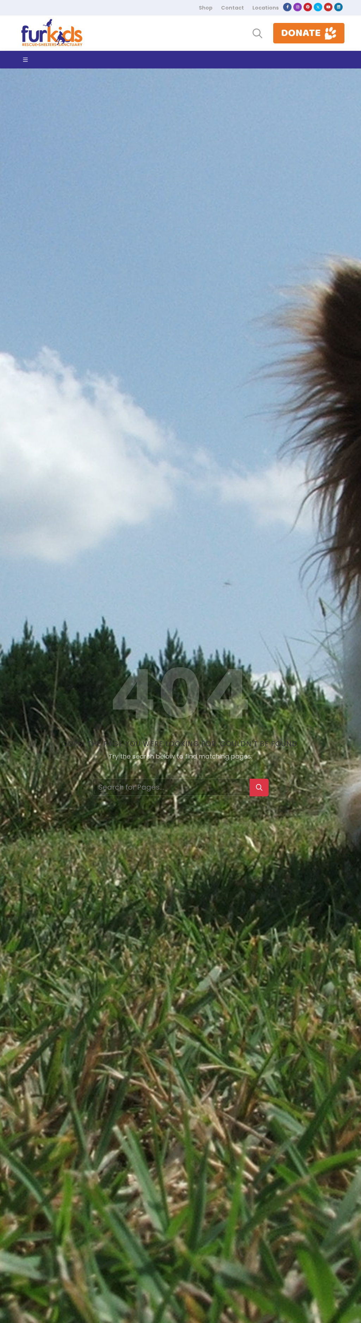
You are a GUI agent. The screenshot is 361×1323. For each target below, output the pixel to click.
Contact (232, 7)
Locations (265, 7)
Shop (206, 7)
